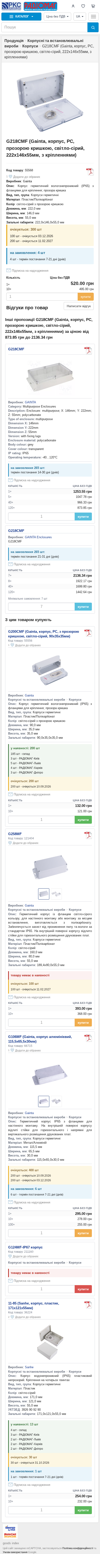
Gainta (27, 181)
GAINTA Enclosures (38, 537)
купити (86, 297)
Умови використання (15, 1552)
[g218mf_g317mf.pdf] (90, 172)
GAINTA (30, 402)
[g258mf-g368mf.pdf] (88, 835)
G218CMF (16, 349)
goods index (11, 1543)
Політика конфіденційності (77, 1548)
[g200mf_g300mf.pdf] (88, 633)
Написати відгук (79, 306)
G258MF (15, 834)
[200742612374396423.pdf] (88, 1304)
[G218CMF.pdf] (88, 350)
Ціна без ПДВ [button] (55, 16)
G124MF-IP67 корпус (25, 1247)
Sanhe (29, 1367)
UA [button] (78, 16)
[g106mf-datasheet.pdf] (88, 1038)
